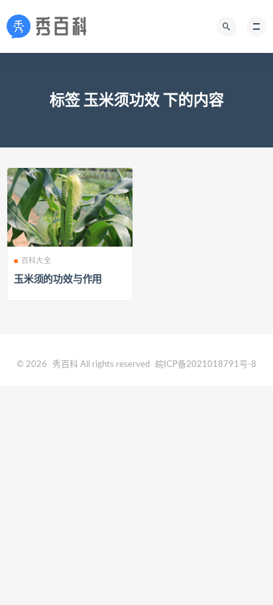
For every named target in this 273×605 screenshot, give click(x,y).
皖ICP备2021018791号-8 (205, 364)
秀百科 (65, 364)
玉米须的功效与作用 (58, 279)
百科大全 (36, 260)
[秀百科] (50, 26)
